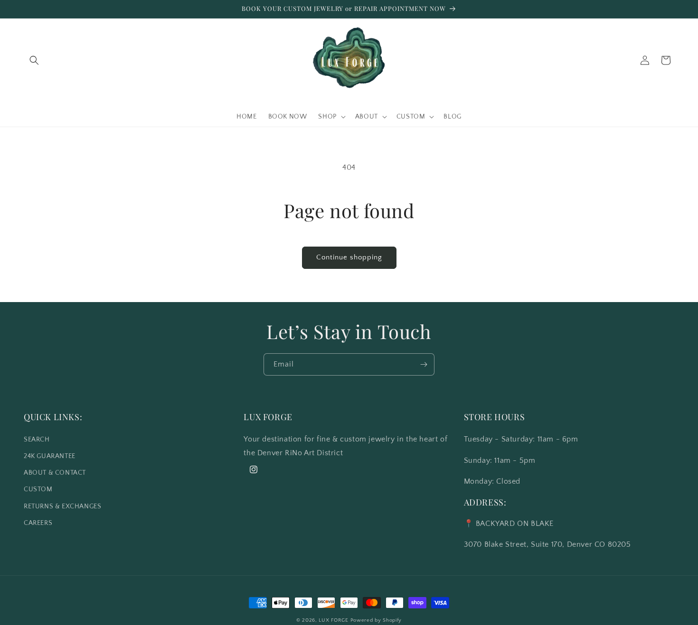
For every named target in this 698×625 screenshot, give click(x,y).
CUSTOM (38, 489)
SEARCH (37, 439)
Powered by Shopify (376, 620)
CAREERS (38, 522)
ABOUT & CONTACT (55, 473)
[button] (34, 60)
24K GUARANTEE (49, 456)
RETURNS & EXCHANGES (62, 506)
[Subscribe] (423, 364)
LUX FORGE (333, 620)
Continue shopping (349, 257)
